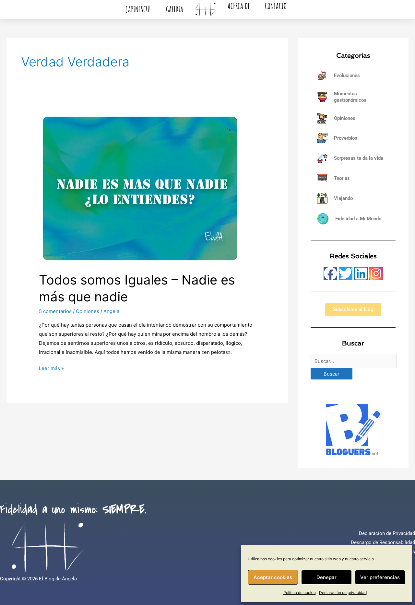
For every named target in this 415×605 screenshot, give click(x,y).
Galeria (174, 9)
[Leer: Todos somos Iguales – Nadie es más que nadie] (140, 188)
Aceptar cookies (273, 577)
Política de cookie (299, 592)
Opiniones (87, 311)
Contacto (276, 6)
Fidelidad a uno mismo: (73, 509)
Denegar (326, 577)
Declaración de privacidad (343, 592)
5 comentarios (55, 311)
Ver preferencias (380, 577)
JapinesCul (138, 9)
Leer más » (51, 367)
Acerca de (239, 6)
